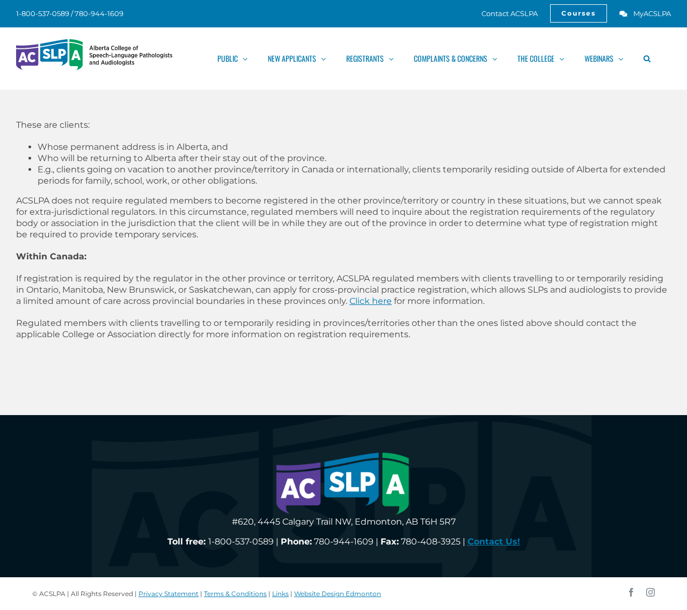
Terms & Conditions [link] (235, 594)
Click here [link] (370, 301)
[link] (504, 13)
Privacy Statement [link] (168, 594)
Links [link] (280, 594)
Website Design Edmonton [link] (337, 594)
